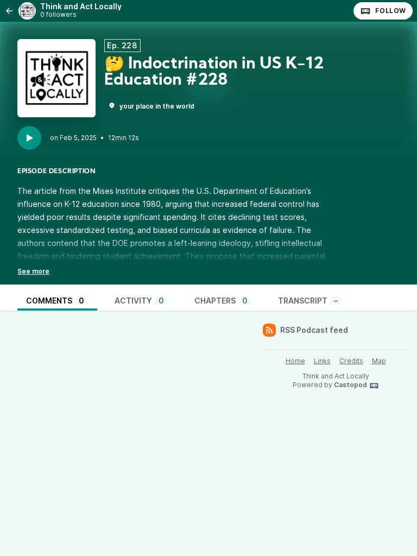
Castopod (350, 385)
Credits (351, 361)
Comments (55, 300)
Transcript (308, 300)
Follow (390, 11)
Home (295, 361)
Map (379, 361)
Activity (139, 300)
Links (322, 361)
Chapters (221, 300)
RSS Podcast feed (314, 329)
